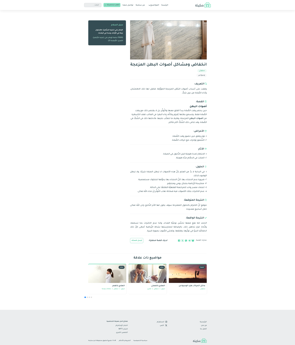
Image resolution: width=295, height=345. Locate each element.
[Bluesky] (193, 240)
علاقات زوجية (106, 289)
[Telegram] (189, 240)
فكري (149, 289)
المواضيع (154, 5)
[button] (85, 297)
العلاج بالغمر (118, 286)
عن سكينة (140, 5)
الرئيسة (164, 5)
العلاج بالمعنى (158, 286)
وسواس (201, 75)
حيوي (123, 289)
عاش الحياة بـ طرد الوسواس (192, 286)
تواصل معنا (127, 5)
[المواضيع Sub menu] (149, 5)
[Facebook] (179, 240)
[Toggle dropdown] (105, 5)
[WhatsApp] (186, 240)
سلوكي (202, 71)
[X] (182, 240)
